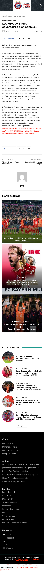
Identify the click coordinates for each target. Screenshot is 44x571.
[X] (4, 545)
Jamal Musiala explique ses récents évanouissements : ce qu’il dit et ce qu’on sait (28, 417)
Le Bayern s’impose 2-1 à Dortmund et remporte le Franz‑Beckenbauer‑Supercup (22, 326)
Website (9, 548)
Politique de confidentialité (27, 560)
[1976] (4, 31)
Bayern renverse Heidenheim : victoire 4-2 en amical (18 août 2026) (28, 402)
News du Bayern (21, 277)
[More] (29, 38)
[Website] (4, 548)
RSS (7, 541)
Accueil (4, 16)
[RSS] (4, 541)
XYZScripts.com (33, 565)
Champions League (20, 16)
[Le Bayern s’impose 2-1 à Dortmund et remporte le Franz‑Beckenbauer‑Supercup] (22, 310)
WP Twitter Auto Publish (13, 565)
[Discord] (4, 534)
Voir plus (21, 426)
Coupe (10, 16)
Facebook (10, 538)
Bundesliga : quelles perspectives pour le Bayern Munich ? (22, 239)
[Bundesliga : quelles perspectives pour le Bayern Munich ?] (22, 221)
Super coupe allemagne (21, 321)
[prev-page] (3, 336)
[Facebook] (4, 538)
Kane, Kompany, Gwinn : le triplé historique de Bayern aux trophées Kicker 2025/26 (22, 282)
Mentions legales (21, 559)
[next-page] (7, 336)
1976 (10, 31)
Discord (9, 534)
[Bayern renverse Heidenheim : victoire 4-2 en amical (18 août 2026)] (8, 401)
